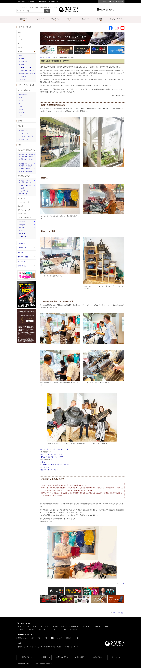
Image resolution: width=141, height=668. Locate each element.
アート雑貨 (22, 76)
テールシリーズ (23, 133)
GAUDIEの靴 (23, 194)
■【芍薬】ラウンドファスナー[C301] (51, 457)
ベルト (21, 100)
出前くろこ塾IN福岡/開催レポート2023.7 (55, 61)
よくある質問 (22, 261)
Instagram (22, 225)
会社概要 (20, 252)
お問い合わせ (42, 1)
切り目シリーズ (23, 130)
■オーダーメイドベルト (47, 467)
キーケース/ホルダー (25, 67)
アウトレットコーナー (25, 139)
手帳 (20, 56)
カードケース (23, 62)
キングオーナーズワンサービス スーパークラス (55, 449)
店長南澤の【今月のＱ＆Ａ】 (26, 160)
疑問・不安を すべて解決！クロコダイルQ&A (26, 155)
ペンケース (22, 64)
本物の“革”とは (23, 191)
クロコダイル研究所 (25, 185)
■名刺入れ (43, 462)
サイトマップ (54, 1)
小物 (20, 115)
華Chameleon (23, 94)
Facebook (22, 222)
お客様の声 (21, 243)
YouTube (22, 228)
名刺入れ (21, 59)
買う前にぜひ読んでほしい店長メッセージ (25, 181)
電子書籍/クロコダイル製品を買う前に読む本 (26, 165)
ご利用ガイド (33, 1)
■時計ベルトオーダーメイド (49, 470)
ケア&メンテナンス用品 (26, 136)
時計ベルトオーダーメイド (27, 73)
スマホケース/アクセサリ (26, 70)
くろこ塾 (47, 57)
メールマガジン (23, 236)
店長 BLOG (22, 231)
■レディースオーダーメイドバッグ (51, 454)
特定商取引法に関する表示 (44, 663)
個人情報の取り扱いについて (25, 663)
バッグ (21, 109)
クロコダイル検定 (24, 169)
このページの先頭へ (118, 613)
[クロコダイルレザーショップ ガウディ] (68, 11)
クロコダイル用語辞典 (25, 171)
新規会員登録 (21, 1)
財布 (20, 97)
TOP (41, 57)
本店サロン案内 (23, 257)
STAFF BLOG (23, 233)
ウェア (48, 626)
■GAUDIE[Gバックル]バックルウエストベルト (55, 464)
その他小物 (22, 79)
